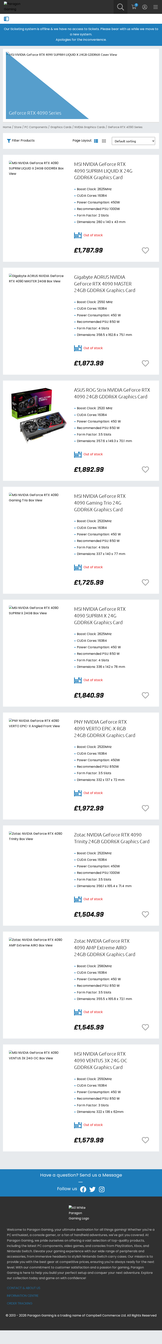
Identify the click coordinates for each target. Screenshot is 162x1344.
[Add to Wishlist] (146, 250)
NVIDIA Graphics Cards (89, 127)
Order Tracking (19, 1303)
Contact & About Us (23, 1288)
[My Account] (144, 7)
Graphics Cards (61, 127)
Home (7, 127)
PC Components (35, 127)
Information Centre (23, 1296)
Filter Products (23, 140)
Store (18, 127)
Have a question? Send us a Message (81, 1175)
